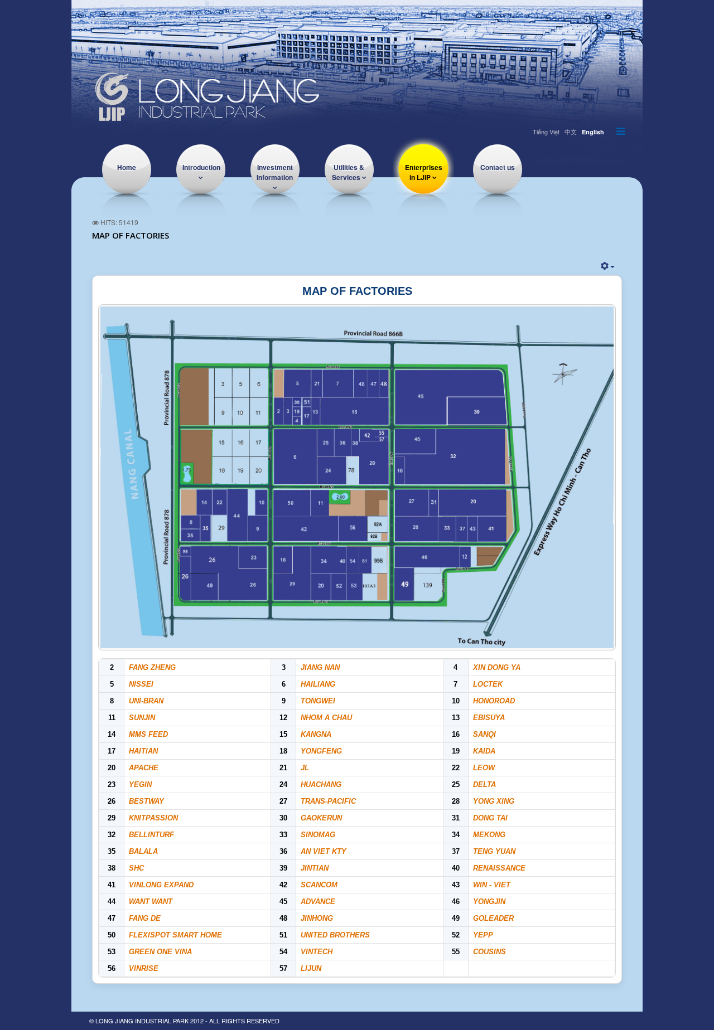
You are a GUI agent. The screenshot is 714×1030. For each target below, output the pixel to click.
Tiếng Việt (546, 131)
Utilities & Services (348, 172)
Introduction (201, 167)
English (593, 132)
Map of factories (130, 235)
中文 (571, 131)
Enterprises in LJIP (423, 172)
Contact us (497, 167)
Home (126, 167)
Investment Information (275, 172)
